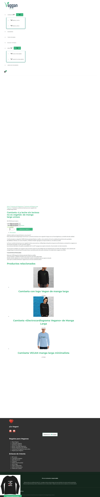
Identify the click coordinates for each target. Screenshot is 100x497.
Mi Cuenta (14, 457)
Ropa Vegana (15, 442)
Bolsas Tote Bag (11, 42)
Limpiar (22, 225)
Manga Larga (15, 25)
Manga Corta (16, 20)
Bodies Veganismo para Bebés (19, 447)
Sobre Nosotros (16, 460)
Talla (8, 225)
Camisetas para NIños (18, 59)
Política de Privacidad (17, 462)
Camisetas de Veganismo (16, 206)
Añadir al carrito (25, 229)
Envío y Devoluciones (17, 467)
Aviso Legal (15, 464)
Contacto (14, 461)
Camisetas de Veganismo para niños (21, 449)
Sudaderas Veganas (17, 444)
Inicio (8, 206)
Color (8, 223)
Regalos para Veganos (17, 450)
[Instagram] (10, 431)
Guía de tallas (10, 227)
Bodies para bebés (17, 53)
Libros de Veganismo (12, 65)
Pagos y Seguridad (16, 465)
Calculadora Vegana (17, 458)
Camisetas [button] (10, 14)
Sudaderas (10, 31)
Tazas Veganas (11, 37)
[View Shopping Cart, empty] (4, 71)
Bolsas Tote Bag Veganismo (19, 446)
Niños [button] (9, 48)
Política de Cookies (17, 468)
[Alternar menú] (19, 14)
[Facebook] (14, 431)
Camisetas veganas (17, 443)
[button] (14, 14)
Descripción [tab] (13, 232)
